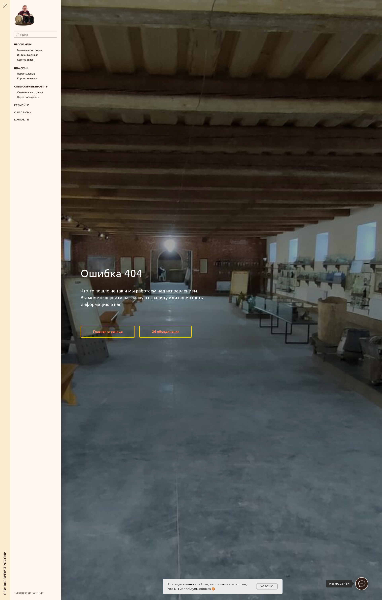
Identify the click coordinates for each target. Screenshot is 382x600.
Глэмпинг (21, 105)
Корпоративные (27, 78)
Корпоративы (25, 59)
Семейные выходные (30, 92)
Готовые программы (29, 50)
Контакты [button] (21, 119)
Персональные (26, 73)
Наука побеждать (28, 97)
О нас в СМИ (22, 112)
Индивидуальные (27, 54)
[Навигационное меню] (5, 6)
